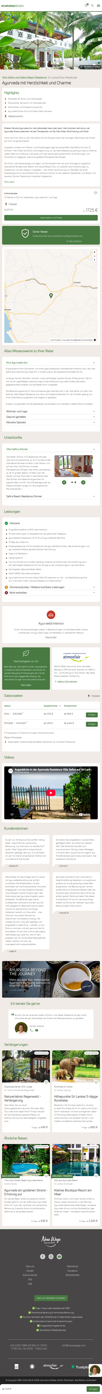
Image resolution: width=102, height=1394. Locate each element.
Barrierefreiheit (72, 1275)
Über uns (30, 1266)
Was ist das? (51, 637)
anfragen (91, 715)
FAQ (30, 1279)
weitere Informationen (67, 682)
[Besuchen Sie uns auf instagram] (51, 1256)
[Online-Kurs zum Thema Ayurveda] (51, 979)
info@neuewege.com (74, 1345)
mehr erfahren (75, 241)
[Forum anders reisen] (16, 1366)
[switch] (46, 1176)
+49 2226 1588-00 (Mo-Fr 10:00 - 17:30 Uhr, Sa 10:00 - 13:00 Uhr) (29, 1347)
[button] (98, 5)
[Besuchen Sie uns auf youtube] (59, 1256)
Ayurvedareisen (8, 6)
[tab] (72, 482)
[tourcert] (31, 1366)
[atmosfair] (53, 1366)
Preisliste (96, 696)
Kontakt (30, 1270)
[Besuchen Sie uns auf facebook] (42, 1256)
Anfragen (93, 1389)
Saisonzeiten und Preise (51, 218)
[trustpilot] (80, 1366)
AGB (30, 1284)
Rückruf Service (30, 1275)
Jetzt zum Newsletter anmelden (51, 1298)
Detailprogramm (15, 116)
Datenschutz (72, 1266)
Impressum (72, 1270)
